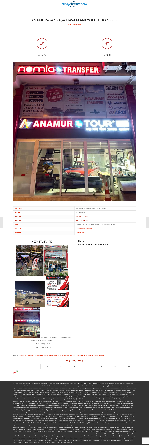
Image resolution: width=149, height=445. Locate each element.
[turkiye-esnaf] (74, 4)
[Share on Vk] (101, 366)
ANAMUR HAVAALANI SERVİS (44, 355)
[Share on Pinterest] (61, 366)
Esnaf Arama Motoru (74, 24)
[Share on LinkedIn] (74, 366)
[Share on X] (33, 366)
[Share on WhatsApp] (47, 366)
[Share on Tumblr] (88, 366)
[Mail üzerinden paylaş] (129, 366)
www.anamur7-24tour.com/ (84, 228)
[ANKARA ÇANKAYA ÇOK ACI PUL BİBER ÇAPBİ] (1, 222)
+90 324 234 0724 (83, 220)
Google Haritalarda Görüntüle (93, 244)
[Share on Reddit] (115, 366)
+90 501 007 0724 (83, 216)
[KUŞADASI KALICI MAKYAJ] (147, 222)
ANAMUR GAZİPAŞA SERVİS (27, 355)
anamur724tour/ (81, 233)
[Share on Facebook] (20, 366)
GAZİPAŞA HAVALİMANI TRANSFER (94, 355)
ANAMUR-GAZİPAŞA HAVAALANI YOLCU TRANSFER (68, 355)
